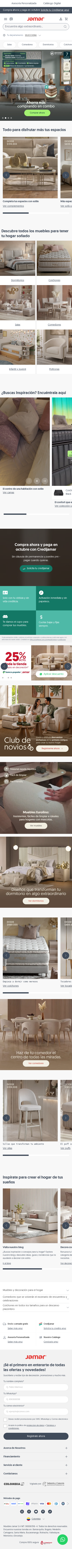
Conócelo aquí (51, 1342)
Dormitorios (48, 45)
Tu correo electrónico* (13, 1406)
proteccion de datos (35, 1425)
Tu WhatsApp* (10, 1394)
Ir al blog (7, 1264)
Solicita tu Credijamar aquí (55, 10)
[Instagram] (22, 1511)
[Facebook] (29, 1511)
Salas (9, 45)
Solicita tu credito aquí (55, 1329)
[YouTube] (36, 1511)
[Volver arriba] (62, 1528)
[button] (66, 19)
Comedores (27, 45)
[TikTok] (50, 1511)
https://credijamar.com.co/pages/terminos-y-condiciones (48, 639)
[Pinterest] (43, 1511)
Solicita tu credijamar (38, 568)
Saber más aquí (15, 1329)
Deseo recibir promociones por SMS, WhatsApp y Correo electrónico (38, 1419)
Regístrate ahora (36, 1436)
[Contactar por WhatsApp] (62, 1539)
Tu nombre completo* (13, 1381)
